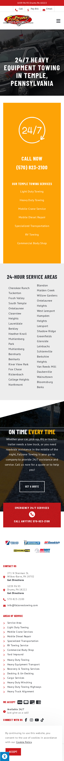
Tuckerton (15, 293)
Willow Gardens (47, 295)
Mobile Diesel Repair (32, 217)
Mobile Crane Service (32, 208)
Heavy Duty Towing (32, 200)
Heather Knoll (18, 333)
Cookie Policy (24, 742)
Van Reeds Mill (46, 366)
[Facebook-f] (26, 720)
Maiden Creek (46, 290)
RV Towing (32, 234)
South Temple (17, 303)
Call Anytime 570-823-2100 (32, 521)
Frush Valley (16, 298)
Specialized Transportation (32, 226)
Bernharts (15, 354)
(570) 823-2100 (32, 167)
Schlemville (44, 351)
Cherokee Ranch (19, 288)
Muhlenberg (16, 349)
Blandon (42, 285)
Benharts (14, 359)
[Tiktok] (42, 720)
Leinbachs (43, 346)
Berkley (13, 328)
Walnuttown (45, 377)
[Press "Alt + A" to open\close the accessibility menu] (4, 756)
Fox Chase (15, 369)
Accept (13, 751)
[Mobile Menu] (58, 20)
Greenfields (44, 336)
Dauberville (44, 371)
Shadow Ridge (46, 331)
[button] (32, 486)
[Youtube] (37, 720)
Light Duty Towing (32, 191)
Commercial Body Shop (32, 243)
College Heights (19, 379)
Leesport (42, 326)
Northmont (16, 384)
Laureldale (15, 323)
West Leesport (46, 311)
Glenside (42, 341)
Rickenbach (16, 374)
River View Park (19, 364)
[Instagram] (31, 720)
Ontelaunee (16, 308)
